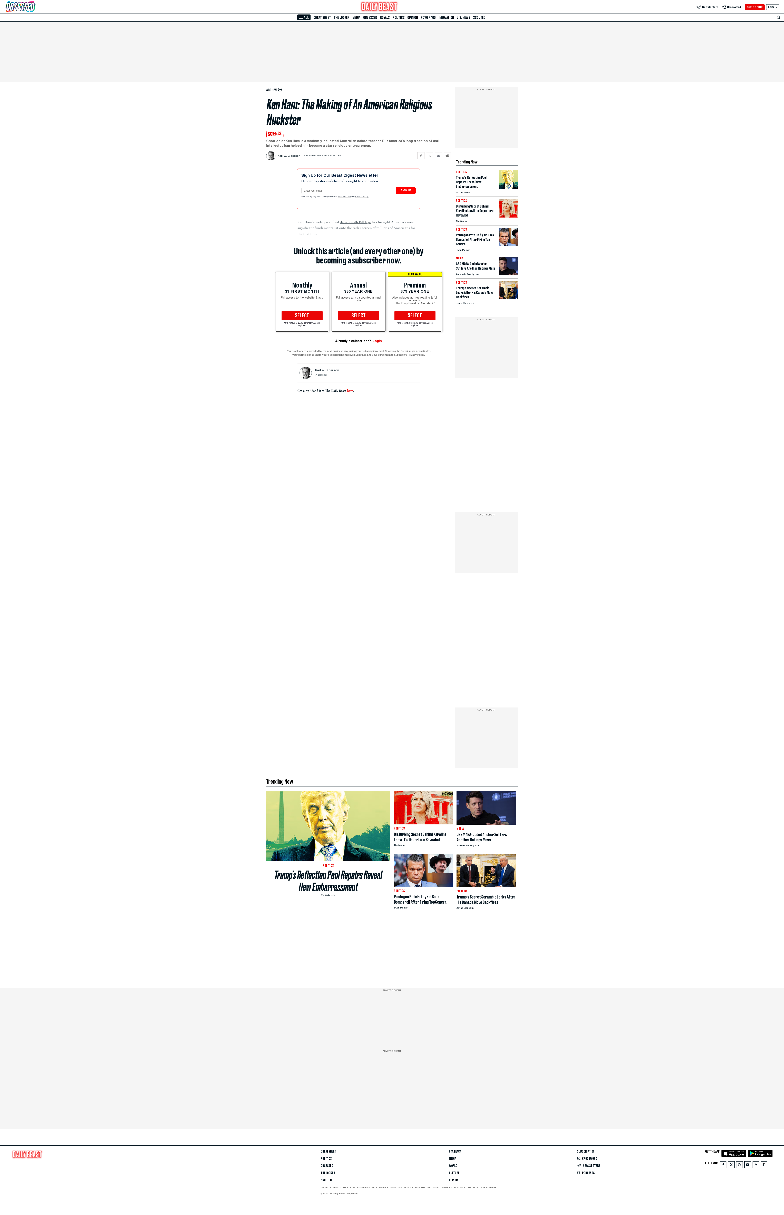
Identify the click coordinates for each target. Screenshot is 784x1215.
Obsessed (370, 17)
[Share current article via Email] (438, 155)
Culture (454, 1173)
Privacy (383, 1187)
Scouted (479, 17)
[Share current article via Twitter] (429, 155)
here (350, 390)
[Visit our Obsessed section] (33, 7)
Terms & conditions (452, 1187)
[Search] (779, 18)
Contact (335, 1187)
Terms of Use (344, 197)
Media (356, 17)
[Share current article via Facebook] (420, 155)
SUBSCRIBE (755, 7)
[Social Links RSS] (756, 1165)
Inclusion (433, 1187)
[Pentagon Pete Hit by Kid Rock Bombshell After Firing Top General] (508, 245)
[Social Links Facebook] (723, 1165)
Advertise (363, 1187)
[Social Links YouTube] (747, 1165)
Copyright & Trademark (482, 1187)
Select (302, 315)
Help (374, 1187)
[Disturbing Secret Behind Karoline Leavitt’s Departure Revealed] (508, 216)
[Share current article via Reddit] (447, 155)
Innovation (446, 17)
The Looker (342, 17)
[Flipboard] (764, 1165)
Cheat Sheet (322, 17)
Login (377, 341)
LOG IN (772, 7)
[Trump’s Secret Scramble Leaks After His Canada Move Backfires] (508, 298)
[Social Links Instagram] (739, 1165)
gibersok (322, 375)
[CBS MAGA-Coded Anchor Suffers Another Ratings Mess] (508, 274)
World (453, 1165)
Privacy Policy (362, 197)
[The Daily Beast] (379, 7)
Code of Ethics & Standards (407, 1187)
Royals (385, 17)
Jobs (352, 1187)
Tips (345, 1187)
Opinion (412, 17)
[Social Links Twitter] (731, 1165)
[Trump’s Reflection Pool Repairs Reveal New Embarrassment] (508, 187)
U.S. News (463, 17)
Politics (398, 17)
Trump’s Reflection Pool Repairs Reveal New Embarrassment (328, 880)
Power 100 (428, 17)
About (325, 1187)
